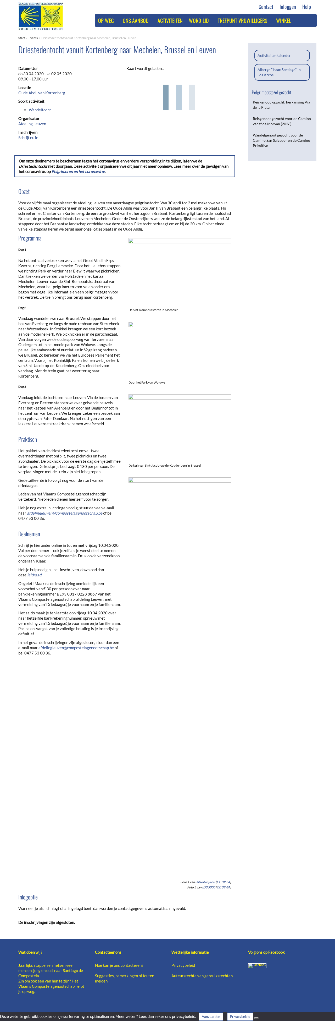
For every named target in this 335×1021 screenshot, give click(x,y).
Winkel (283, 20)
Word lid (199, 20)
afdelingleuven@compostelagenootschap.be (64, 513)
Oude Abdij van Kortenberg (41, 92)
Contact (266, 6)
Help (307, 6)
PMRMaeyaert (205, 882)
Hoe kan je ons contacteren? (119, 965)
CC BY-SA (223, 882)
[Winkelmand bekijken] (300, 20)
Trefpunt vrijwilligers (243, 20)
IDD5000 (208, 887)
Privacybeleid (183, 965)
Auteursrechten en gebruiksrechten (202, 975)
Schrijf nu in (28, 137)
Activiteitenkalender (274, 55)
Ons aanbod (136, 20)
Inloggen (288, 6)
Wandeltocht (40, 109)
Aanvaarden (211, 1016)
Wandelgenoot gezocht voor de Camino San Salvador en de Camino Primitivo (281, 140)
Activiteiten (170, 20)
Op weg (106, 20)
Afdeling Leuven (32, 123)
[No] (256, 1018)
